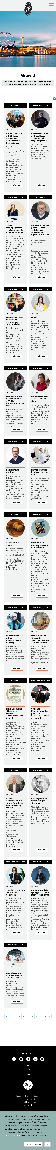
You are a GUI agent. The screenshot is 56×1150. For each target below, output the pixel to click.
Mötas (34, 317)
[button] (51, 5)
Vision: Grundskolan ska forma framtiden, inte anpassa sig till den (14, 803)
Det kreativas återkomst (12, 470)
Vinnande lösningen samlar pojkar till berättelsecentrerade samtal (40, 713)
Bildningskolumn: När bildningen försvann (39, 800)
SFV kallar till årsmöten (12, 543)
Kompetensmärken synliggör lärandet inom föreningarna (40, 892)
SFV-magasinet (40, 105)
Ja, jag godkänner (33, 1144)
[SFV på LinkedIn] (42, 1059)
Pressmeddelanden (41, 680)
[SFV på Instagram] (35, 1059)
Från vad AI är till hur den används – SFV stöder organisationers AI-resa (15, 401)
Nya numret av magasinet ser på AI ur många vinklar (40, 544)
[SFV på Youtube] (21, 1059)
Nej (47, 1144)
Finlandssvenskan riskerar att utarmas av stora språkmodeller (14, 320)
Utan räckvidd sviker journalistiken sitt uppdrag (14, 639)
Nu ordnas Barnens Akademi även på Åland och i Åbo (15, 975)
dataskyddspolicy (12, 1135)
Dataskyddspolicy (28, 1066)
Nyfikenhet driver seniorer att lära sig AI (39, 398)
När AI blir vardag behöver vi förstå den (39, 472)
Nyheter (15, 105)
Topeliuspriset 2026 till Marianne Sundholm (15, 892)
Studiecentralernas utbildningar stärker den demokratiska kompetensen (15, 138)
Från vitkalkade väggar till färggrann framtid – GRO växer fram (40, 639)
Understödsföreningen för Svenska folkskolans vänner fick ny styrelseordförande (40, 231)
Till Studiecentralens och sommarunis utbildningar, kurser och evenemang (28, 83)
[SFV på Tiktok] (28, 1059)
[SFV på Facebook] (14, 1059)
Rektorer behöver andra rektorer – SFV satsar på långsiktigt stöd (39, 137)
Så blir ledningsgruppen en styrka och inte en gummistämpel (15, 228)
